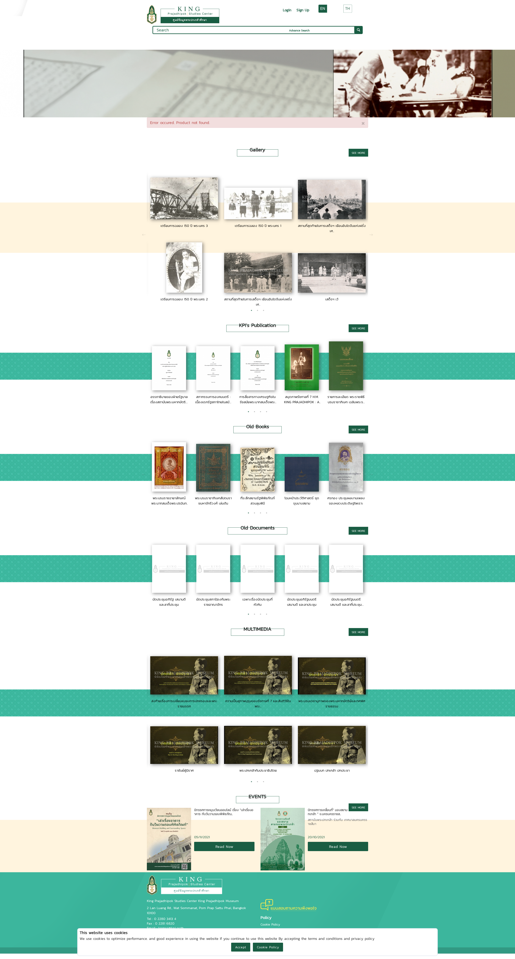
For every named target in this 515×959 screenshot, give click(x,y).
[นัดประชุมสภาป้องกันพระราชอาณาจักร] (213, 591)
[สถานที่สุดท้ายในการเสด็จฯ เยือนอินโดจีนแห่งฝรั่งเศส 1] (332, 218)
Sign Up (303, 10)
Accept (240, 947)
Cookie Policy (268, 947)
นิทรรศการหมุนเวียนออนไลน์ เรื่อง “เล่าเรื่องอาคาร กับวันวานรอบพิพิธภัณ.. (223, 811)
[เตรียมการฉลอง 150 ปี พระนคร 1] (258, 218)
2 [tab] (257, 310)
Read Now (224, 846)
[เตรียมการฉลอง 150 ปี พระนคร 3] (184, 218)
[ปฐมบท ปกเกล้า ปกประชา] (332, 763)
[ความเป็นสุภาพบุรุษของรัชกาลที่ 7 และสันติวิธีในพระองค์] (258, 693)
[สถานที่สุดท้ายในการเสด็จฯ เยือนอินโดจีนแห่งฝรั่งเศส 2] (258, 291)
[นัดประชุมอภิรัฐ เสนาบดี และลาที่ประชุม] (169, 591)
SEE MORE (358, 152)
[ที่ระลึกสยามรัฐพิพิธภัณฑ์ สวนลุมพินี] (257, 490)
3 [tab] (264, 310)
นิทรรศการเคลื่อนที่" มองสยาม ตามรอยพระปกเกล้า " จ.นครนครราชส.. (337, 811)
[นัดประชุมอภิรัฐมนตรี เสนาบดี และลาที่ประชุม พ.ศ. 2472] (346, 591)
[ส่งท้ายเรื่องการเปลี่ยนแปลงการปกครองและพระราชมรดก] (184, 693)
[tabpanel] (184, 233)
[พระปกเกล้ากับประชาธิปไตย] (258, 763)
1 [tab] (251, 310)
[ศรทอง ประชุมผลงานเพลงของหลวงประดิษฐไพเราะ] (346, 490)
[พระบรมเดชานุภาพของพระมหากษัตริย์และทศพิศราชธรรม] (332, 693)
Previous (144, 234)
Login (287, 10)
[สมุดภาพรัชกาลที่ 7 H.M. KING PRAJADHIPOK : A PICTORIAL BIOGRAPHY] (302, 389)
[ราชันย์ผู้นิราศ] (184, 763)
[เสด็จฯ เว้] (332, 291)
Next (371, 234)
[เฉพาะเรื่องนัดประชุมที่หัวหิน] (257, 591)
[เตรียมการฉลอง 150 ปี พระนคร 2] (184, 291)
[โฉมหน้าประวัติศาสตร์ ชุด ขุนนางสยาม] (302, 490)
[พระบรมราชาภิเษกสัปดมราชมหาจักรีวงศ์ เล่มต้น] (213, 490)
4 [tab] (267, 412)
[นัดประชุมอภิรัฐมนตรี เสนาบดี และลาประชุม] (302, 591)
